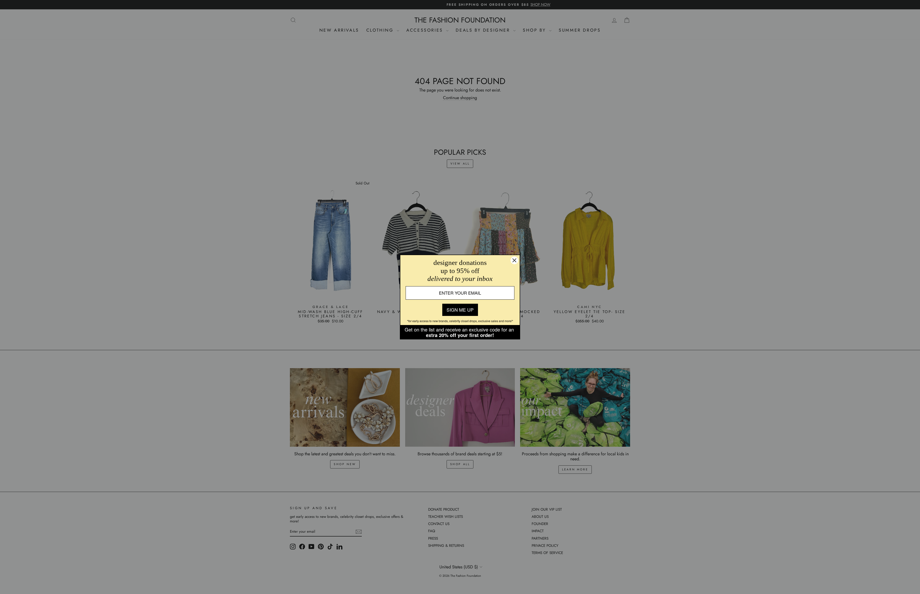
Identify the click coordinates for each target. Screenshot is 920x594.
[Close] (514, 260)
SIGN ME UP (460, 309)
